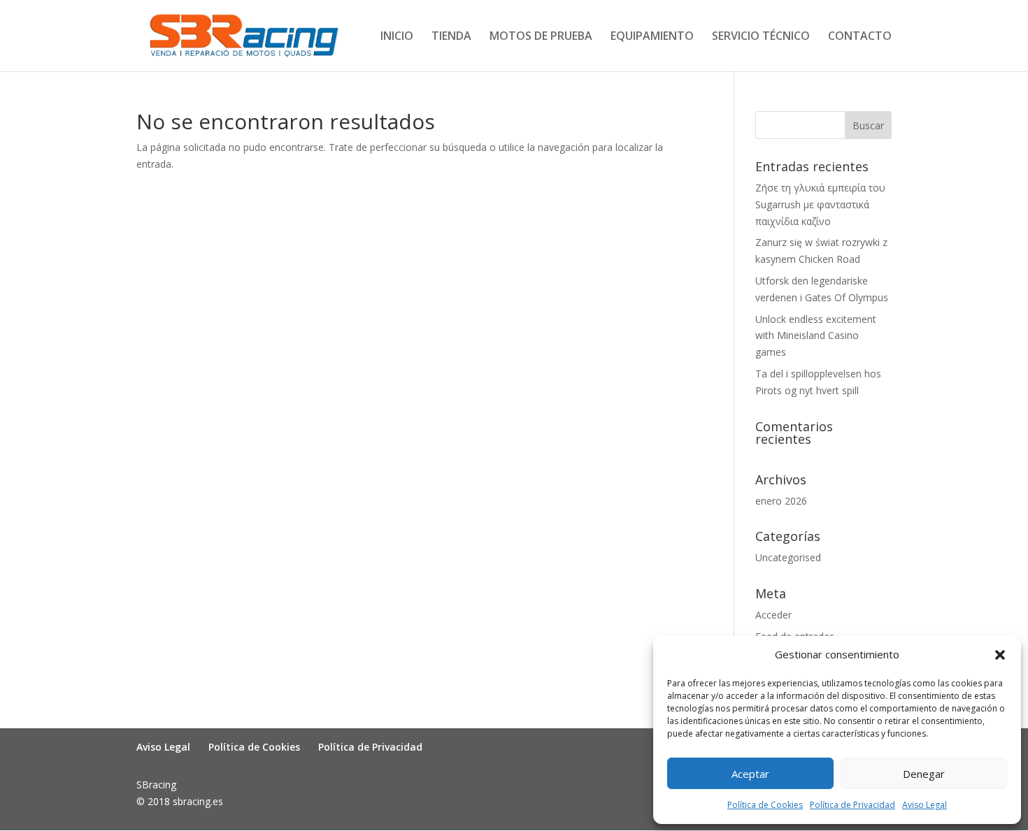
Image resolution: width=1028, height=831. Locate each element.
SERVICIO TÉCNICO (761, 37)
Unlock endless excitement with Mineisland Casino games (815, 335)
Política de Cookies (765, 805)
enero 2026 (781, 500)
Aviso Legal (924, 805)
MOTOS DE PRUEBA (541, 37)
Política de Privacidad (852, 805)
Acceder (773, 614)
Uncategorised (788, 557)
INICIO (396, 37)
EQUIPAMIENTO (652, 37)
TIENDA (451, 37)
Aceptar (750, 774)
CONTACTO (860, 37)
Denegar (924, 774)
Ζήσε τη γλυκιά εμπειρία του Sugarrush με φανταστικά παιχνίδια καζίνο (820, 204)
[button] (1000, 655)
